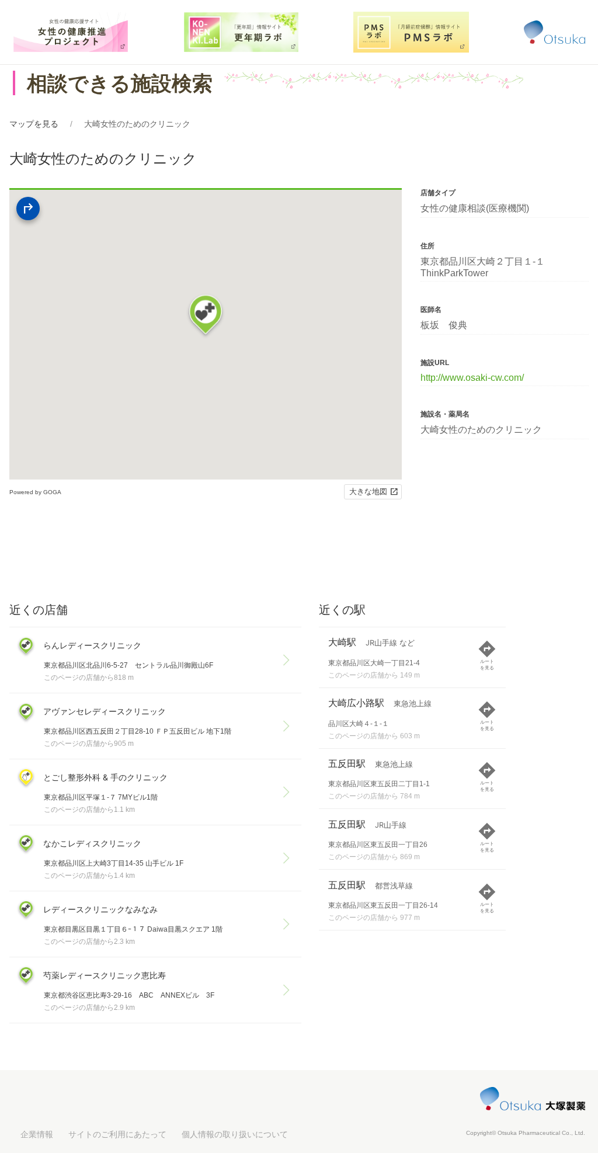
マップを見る (33, 124)
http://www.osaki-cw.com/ (472, 378)
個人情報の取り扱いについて (235, 1134)
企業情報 (36, 1134)
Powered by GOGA (35, 492)
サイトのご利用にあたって (117, 1134)
